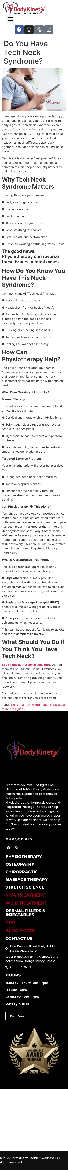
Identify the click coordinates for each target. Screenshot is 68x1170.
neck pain (19, 704)
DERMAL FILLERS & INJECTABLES (25, 912)
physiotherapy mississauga (46, 704)
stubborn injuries (13, 709)
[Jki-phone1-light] (39, 29)
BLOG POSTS (20, 930)
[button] (10, 19)
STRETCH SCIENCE (24, 887)
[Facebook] (19, 29)
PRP (10, 922)
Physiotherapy (23, 856)
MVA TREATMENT (25, 895)
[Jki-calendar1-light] (48, 29)
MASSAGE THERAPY (26, 879)
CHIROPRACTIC (21, 871)
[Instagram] (29, 29)
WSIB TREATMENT (26, 903)
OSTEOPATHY (19, 864)
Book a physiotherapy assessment (26, 664)
